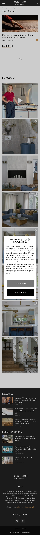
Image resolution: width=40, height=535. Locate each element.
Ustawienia (20, 283)
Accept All (20, 292)
